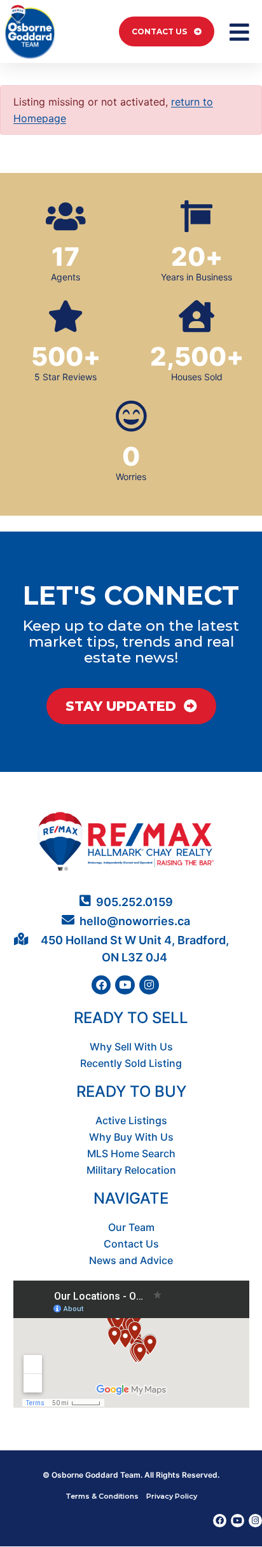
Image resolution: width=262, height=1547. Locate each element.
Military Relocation (131, 1170)
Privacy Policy (171, 1496)
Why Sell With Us (131, 1046)
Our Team (131, 1227)
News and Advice (131, 1260)
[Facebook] (101, 985)
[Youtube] (125, 985)
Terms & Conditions (102, 1496)
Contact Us (131, 1243)
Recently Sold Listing (131, 1063)
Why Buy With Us (131, 1137)
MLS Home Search (131, 1153)
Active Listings (131, 1120)
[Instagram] (149, 985)
